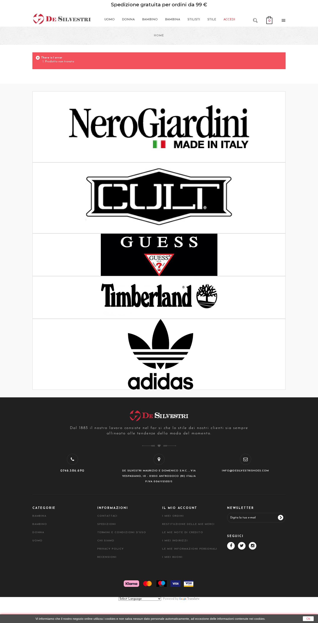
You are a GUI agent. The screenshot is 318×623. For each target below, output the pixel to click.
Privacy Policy (110, 549)
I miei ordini (173, 516)
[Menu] (282, 21)
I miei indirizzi (175, 540)
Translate (193, 598)
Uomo (37, 540)
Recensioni (107, 557)
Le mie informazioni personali (189, 549)
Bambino (39, 524)
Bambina (39, 516)
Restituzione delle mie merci (188, 524)
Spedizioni (106, 524)
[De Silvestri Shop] (61, 19)
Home (159, 35)
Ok (308, 618)
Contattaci (107, 516)
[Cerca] (255, 20)
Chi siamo (105, 540)
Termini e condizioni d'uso (121, 532)
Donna (38, 532)
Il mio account (179, 508)
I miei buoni (172, 557)
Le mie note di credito (182, 532)
